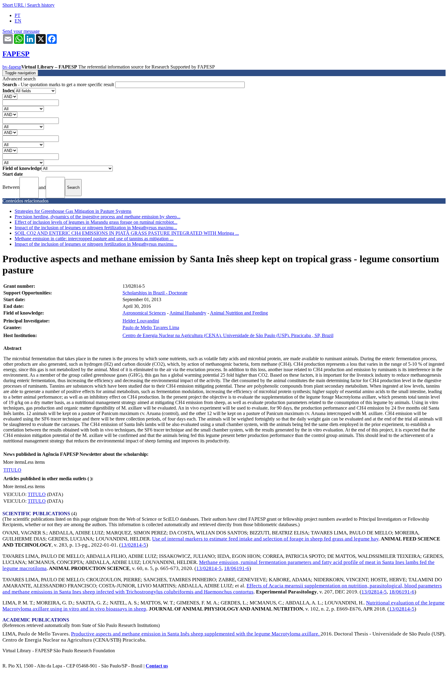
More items (14, 462)
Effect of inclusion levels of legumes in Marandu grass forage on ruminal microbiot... (96, 222)
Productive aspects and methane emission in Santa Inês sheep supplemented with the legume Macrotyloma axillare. (196, 634)
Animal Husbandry (187, 312)
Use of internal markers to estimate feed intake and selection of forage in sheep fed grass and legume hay (265, 539)
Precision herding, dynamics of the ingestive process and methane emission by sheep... (97, 216)
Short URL (13, 5)
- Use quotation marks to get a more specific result (58, 84)
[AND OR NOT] (9, 96)
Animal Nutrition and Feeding (239, 312)
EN (18, 20)
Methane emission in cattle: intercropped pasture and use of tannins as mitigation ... (94, 238)
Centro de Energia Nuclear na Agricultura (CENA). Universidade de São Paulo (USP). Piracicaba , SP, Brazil (228, 335)
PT (17, 15)
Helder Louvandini (141, 320)
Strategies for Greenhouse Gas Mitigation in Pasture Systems (73, 211)
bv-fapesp (11, 66)
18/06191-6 (236, 568)
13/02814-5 (133, 545)
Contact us (157, 665)
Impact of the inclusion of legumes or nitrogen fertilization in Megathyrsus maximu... (96, 227)
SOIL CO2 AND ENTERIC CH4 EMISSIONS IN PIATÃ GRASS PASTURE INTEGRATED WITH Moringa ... (127, 233)
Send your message (21, 31)
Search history (41, 5)
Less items (35, 462)
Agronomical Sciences (144, 312)
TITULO (12, 470)
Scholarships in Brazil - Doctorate (155, 292)
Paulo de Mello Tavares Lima (151, 327)
